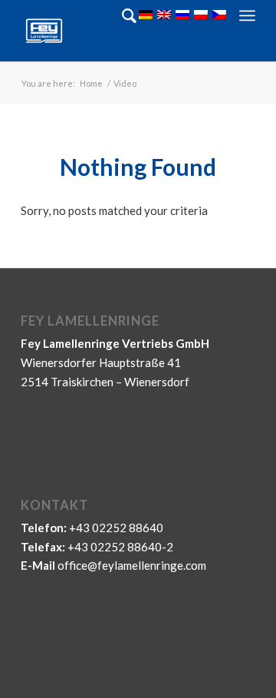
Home (91, 83)
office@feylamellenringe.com (132, 565)
